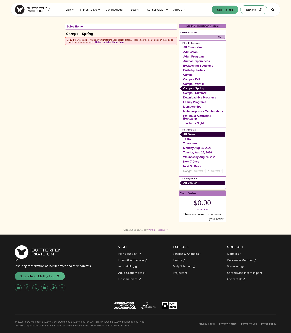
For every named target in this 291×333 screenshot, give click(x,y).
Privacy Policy (207, 323)
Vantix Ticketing (158, 230)
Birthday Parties (194, 70)
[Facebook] (27, 287)
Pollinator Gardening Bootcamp (197, 117)
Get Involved (114, 9)
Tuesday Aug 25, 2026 (197, 152)
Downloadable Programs (199, 97)
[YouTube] (18, 287)
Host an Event (129, 279)
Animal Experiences (196, 61)
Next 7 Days (191, 161)
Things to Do (88, 9)
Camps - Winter (193, 83)
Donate (234, 254)
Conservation (156, 9)
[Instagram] (62, 287)
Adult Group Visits (132, 273)
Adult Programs (193, 56)
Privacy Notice (228, 323)
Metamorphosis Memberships (203, 111)
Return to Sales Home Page (109, 42)
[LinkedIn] (44, 287)
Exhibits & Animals (187, 254)
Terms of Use (249, 323)
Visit (68, 9)
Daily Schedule (184, 266)
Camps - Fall (191, 79)
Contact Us (236, 279)
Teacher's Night (193, 123)
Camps (187, 74)
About (177, 9)
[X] (35, 287)
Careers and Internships (244, 273)
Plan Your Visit (129, 254)
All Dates (189, 134)
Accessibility (128, 266)
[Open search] (272, 9)
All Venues (190, 183)
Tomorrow (190, 143)
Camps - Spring (193, 88)
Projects (180, 273)
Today (187, 138)
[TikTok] (53, 287)
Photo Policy (268, 323)
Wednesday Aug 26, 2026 (199, 157)
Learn (135, 9)
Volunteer (235, 266)
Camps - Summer (194, 93)
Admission (190, 52)
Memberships (192, 106)
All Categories (192, 47)
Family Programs (194, 102)
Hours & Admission (132, 260)
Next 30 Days (192, 166)
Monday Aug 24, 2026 (197, 148)
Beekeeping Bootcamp (198, 65)
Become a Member (241, 260)
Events (179, 260)
